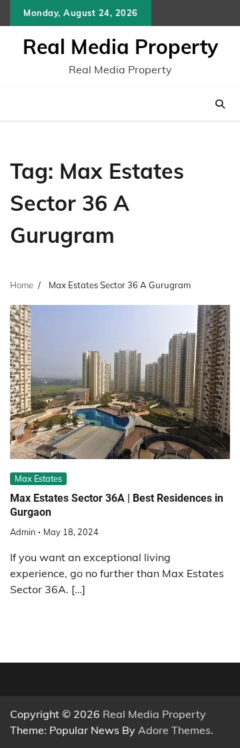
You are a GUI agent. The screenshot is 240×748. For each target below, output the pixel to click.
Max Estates (38, 478)
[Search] (220, 104)
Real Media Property (120, 46)
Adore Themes (174, 730)
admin (22, 531)
